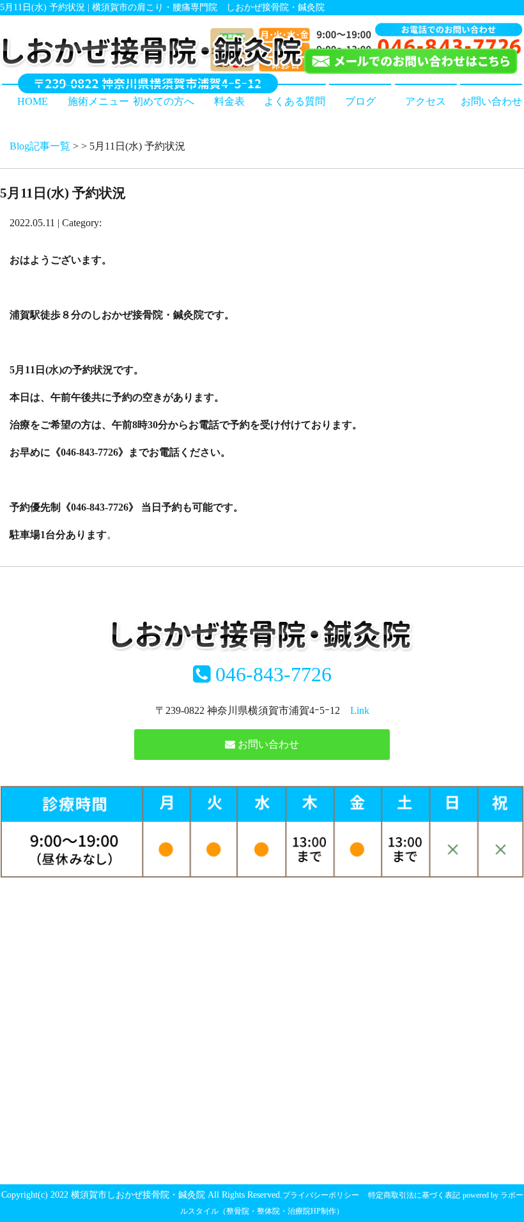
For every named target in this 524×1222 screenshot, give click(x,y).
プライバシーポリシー (320, 1195)
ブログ (360, 101)
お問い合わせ (491, 101)
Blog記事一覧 (40, 146)
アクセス (425, 101)
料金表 (229, 101)
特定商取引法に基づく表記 (414, 1195)
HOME (32, 101)
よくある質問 (294, 101)
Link (359, 710)
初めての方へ (163, 101)
